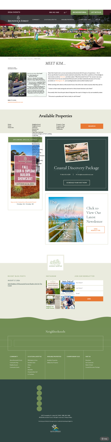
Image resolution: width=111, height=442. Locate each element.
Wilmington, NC (59, 80)
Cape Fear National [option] (37, 132)
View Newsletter (95, 229)
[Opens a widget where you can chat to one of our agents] (104, 439)
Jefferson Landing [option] (37, 149)
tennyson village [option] (37, 163)
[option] (25, 175)
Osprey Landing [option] (36, 152)
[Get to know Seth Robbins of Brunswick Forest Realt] (68, 302)
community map (14, 362)
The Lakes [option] (35, 165)
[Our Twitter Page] (110, 15)
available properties (67, 19)
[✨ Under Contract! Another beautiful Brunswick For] (68, 287)
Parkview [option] (34, 158)
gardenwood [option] (35, 143)
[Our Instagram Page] (110, 17)
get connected (89, 362)
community (35, 19)
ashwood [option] (34, 127)
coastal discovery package (93, 367)
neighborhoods (14, 365)
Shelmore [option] (34, 162)
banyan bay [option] (35, 129)
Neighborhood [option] (36, 126)
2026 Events (14, 12)
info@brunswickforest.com (85, 174)
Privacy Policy (68, 417)
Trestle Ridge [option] (36, 166)
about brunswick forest (16, 360)
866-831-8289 (66, 174)
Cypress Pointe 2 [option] (37, 138)
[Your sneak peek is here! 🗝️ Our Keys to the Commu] (53, 302)
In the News (31, 374)
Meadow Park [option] (36, 151)
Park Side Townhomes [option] (38, 155)
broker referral (79, 12)
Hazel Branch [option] (36, 144)
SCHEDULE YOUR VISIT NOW (77, 183)
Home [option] (9, 126)
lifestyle (62, 77)
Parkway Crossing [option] (37, 160)
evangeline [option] (35, 141)
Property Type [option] (60, 126)
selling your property (52, 362)
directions (88, 360)
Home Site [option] (11, 127)
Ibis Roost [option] (35, 148)
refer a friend (89, 365)
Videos (29, 365)
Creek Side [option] (35, 135)
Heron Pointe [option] (36, 146)
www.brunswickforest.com (15, 102)
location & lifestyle (50, 19)
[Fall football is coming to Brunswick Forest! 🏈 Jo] (53, 287)
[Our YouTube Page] (110, 16)
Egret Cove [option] (35, 140)
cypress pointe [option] (36, 137)
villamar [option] (34, 168)
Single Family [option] (60, 127)
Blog (29, 367)
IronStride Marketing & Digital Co (64, 421)
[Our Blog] (110, 19)
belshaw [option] (34, 130)
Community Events (14, 367)
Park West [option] (35, 157)
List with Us (96, 12)
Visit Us (97, 19)
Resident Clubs (31, 362)
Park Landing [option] (36, 154)
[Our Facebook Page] (110, 13)
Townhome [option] (59, 129)
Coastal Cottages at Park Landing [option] (42, 134)
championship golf (85, 19)
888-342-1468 (54, 12)
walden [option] (34, 169)
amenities (30, 369)
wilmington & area (32, 360)
